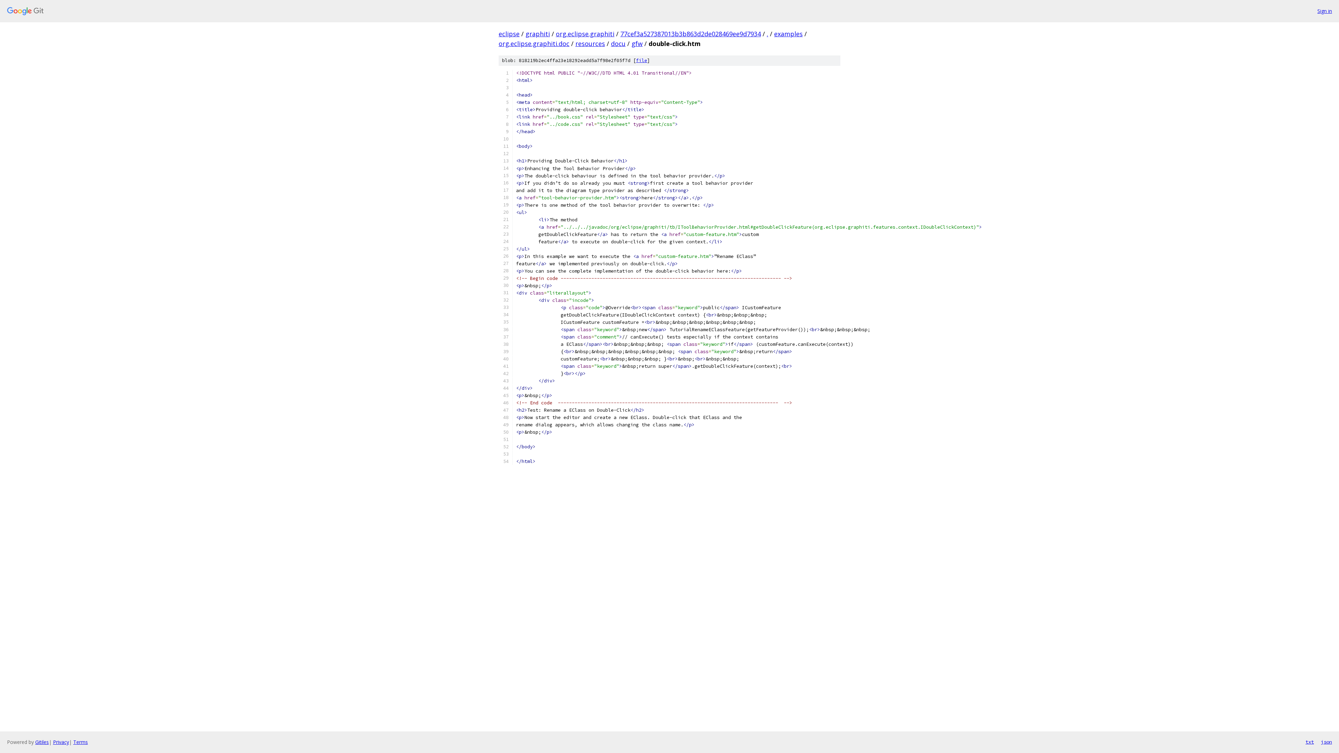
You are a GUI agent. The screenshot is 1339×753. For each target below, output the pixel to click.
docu (618, 43)
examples (788, 34)
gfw (637, 43)
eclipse (509, 34)
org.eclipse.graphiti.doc (534, 43)
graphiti (537, 34)
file (641, 60)
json (1326, 742)
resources (590, 43)
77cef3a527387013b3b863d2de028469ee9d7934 (690, 34)
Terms (80, 742)
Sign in (1324, 11)
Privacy (61, 742)
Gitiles (42, 742)
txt (1310, 742)
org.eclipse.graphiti (585, 34)
